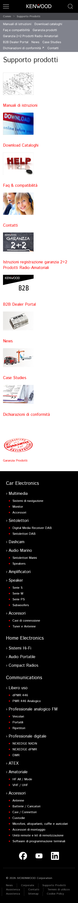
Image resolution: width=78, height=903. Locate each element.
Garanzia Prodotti (15, 460)
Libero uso (18, 688)
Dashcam (16, 542)
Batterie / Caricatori (26, 806)
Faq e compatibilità (16, 30)
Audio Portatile (22, 657)
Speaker (16, 580)
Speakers (19, 563)
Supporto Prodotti (28, 16)
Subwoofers (20, 605)
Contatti (53, 48)
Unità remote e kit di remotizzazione (38, 835)
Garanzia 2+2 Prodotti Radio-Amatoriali (30, 36)
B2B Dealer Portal (15, 42)
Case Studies (51, 42)
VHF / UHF (20, 785)
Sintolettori (19, 521)
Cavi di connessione (26, 620)
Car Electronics (22, 483)
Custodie (18, 818)
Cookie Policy (55, 894)
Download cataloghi (48, 24)
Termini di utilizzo (58, 890)
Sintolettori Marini (24, 558)
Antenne (18, 800)
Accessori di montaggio (28, 829)
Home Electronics (25, 638)
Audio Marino (20, 551)
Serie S (17, 587)
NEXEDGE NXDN (24, 743)
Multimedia (18, 494)
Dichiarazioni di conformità (22, 48)
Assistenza (13, 890)
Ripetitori (18, 728)
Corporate (27, 885)
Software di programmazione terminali (38, 841)
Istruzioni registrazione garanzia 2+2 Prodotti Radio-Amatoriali (35, 265)
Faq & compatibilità (20, 186)
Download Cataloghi (20, 145)
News (35, 42)
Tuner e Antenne (24, 626)
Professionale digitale (27, 736)
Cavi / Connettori (24, 812)
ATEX (14, 763)
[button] (6, 6)
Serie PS (18, 599)
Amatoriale (18, 772)
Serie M (17, 593)
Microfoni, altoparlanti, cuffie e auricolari (40, 824)
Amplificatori (20, 572)
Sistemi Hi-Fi (20, 648)
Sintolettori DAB (24, 534)
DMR (16, 755)
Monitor (17, 506)
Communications (24, 677)
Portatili (17, 722)
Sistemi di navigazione (27, 501)
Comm (7, 16)
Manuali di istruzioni (17, 24)
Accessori (19, 512)
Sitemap (33, 894)
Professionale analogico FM (33, 709)
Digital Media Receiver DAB (32, 528)
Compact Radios (23, 666)
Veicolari (18, 716)
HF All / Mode (22, 779)
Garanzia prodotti (45, 30)
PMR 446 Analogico (26, 701)
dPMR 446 (20, 695)
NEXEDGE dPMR (24, 749)
